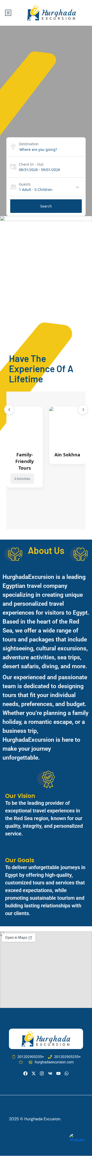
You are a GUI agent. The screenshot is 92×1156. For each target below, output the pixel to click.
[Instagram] (41, 1073)
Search (46, 206)
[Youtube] (58, 1073)
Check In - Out (31, 164)
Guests (25, 184)
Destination (29, 143)
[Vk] (50, 1073)
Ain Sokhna (67, 455)
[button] (9, 410)
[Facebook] (25, 1073)
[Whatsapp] (66, 1073)
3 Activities (22, 478)
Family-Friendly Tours (24, 461)
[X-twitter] (33, 1073)
